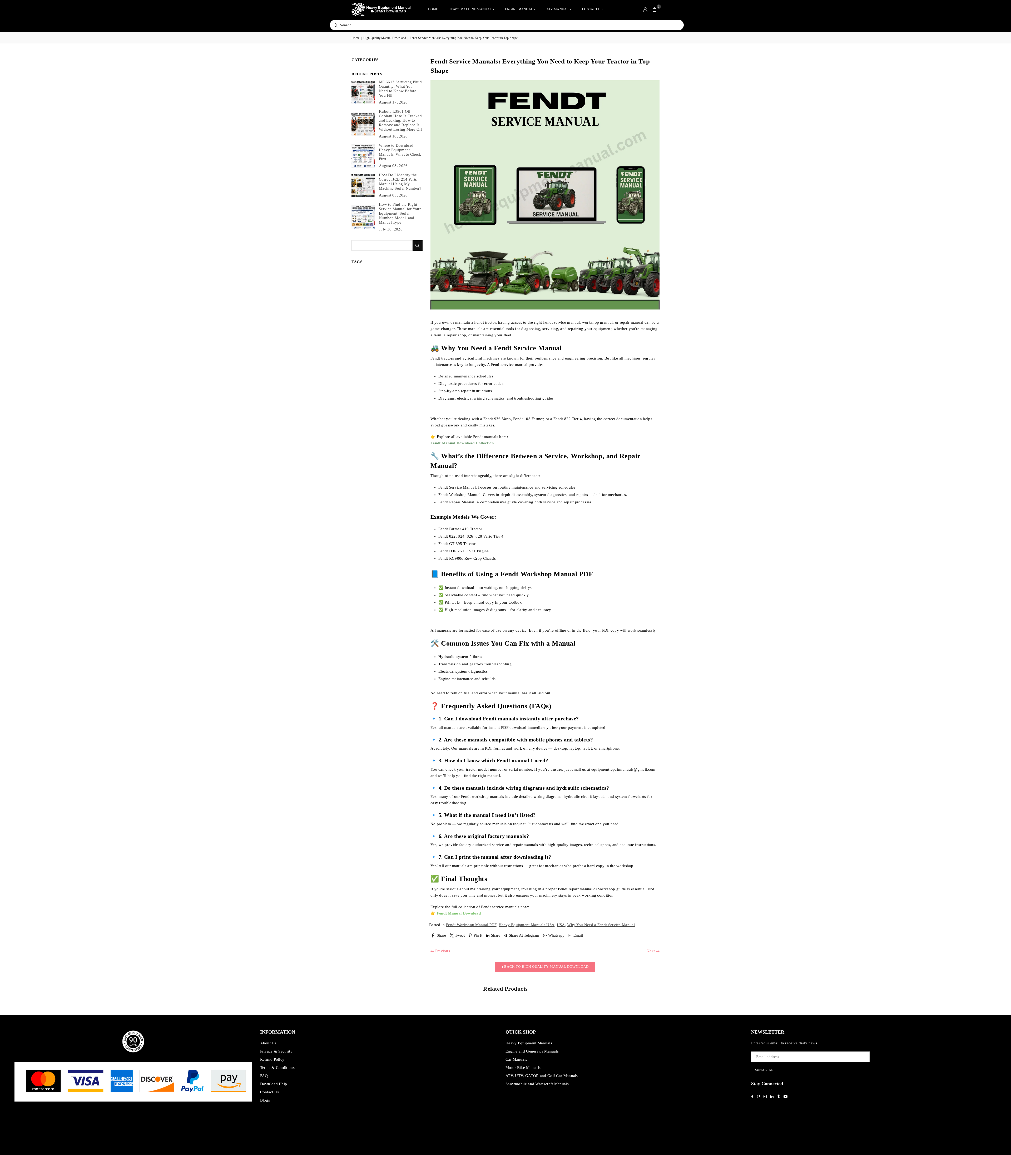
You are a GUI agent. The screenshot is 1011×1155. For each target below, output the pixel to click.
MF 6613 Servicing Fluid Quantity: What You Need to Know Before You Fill (400, 88)
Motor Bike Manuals (523, 1067)
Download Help (273, 1084)
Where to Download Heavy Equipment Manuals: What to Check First (400, 152)
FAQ (264, 1076)
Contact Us (592, 9)
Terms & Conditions (277, 1067)
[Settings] (645, 9)
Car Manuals (516, 1059)
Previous (442, 951)
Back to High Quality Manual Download (546, 967)
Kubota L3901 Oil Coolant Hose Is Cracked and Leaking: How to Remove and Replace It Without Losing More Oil (400, 120)
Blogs (265, 1100)
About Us (268, 1043)
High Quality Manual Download (384, 38)
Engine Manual (519, 9)
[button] (655, 9)
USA (561, 925)
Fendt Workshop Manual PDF (471, 925)
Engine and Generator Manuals (532, 1051)
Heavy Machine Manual (470, 9)
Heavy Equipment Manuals (529, 1043)
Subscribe (764, 1070)
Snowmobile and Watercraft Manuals (537, 1084)
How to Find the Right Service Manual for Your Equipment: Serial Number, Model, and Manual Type (400, 213)
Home (433, 9)
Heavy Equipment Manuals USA (526, 925)
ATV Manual (558, 9)
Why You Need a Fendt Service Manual (601, 925)
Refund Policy (272, 1059)
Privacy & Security (276, 1051)
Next (651, 951)
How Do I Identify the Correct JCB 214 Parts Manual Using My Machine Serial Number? (400, 181)
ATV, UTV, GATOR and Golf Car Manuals (542, 1076)
